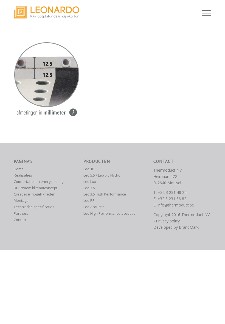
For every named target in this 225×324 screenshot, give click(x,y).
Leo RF (88, 200)
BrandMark (189, 227)
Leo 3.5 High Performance (104, 194)
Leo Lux (89, 181)
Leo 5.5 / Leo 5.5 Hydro (101, 175)
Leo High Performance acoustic (109, 213)
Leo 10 (88, 168)
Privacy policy (168, 221)
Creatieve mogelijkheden (34, 194)
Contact (20, 219)
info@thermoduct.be (176, 205)
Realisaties (23, 175)
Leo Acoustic (93, 206)
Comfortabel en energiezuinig (38, 181)
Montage (21, 200)
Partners (21, 213)
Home (19, 168)
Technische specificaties (34, 206)
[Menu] (203, 12)
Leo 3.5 (89, 187)
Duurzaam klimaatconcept (35, 187)
